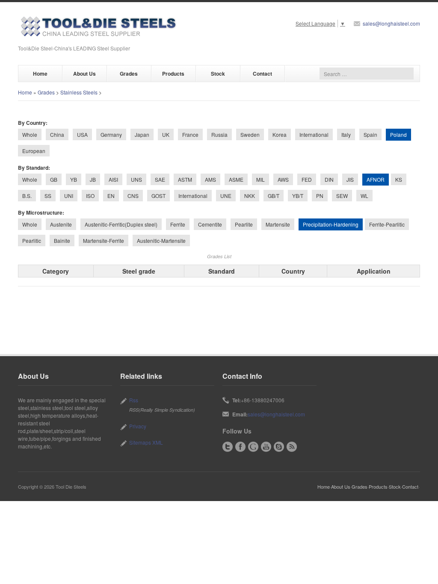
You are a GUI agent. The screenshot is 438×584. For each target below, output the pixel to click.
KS (398, 179)
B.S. (27, 195)
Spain (370, 134)
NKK (249, 195)
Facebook (240, 447)
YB (73, 179)
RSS (292, 447)
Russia (219, 134)
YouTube (266, 447)
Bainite (62, 240)
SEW (342, 195)
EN (111, 195)
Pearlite (244, 224)
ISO (90, 195)
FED (307, 179)
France (190, 134)
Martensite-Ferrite (103, 240)
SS (47, 195)
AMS (210, 179)
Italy (346, 134)
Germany (111, 134)
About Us (84, 73)
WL (364, 195)
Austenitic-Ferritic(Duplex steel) (121, 224)
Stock (218, 73)
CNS (133, 195)
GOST (158, 195)
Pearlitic (31, 240)
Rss (133, 400)
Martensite (278, 224)
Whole (29, 134)
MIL (260, 179)
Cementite (210, 224)
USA (82, 134)
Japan (142, 134)
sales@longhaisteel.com (391, 23)
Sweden (250, 134)
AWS (283, 179)
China (57, 134)
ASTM (185, 179)
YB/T (297, 195)
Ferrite (177, 224)
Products (173, 73)
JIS (350, 179)
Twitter (227, 447)
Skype (279, 447)
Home (40, 73)
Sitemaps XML (146, 442)
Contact (262, 73)
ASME (236, 179)
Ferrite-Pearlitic (387, 224)
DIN (329, 179)
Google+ (253, 447)
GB (53, 179)
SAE (160, 179)
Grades (129, 73)
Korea (279, 134)
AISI (113, 179)
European (33, 150)
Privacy (137, 426)
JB (93, 179)
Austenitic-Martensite (161, 240)
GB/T (273, 195)
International (313, 134)
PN (319, 195)
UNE (225, 195)
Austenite (61, 224)
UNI (68, 195)
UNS (136, 179)
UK (165, 134)
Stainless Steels (79, 92)
